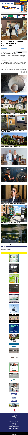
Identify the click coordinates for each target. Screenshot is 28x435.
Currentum (22, 48)
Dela (17, 52)
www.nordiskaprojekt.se (14, 417)
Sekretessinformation (14, 434)
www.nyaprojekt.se (14, 416)
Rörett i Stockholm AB (4, 48)
